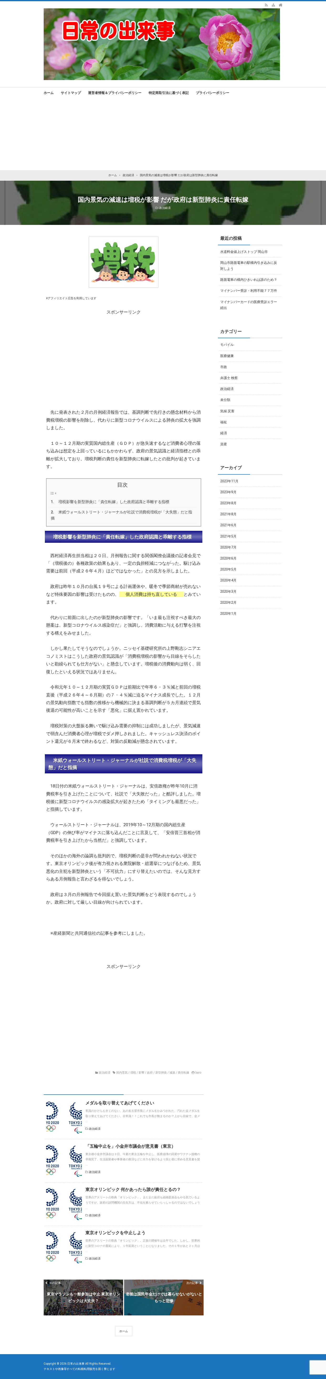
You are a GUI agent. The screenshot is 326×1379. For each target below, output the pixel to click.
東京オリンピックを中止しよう (115, 1232)
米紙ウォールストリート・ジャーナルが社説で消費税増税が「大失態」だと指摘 (121, 515)
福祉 (223, 422)
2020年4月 (228, 580)
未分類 (225, 400)
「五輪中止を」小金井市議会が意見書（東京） (130, 1146)
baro (198, 1072)
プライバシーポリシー (212, 93)
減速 (172, 1072)
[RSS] (266, 5)
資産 (223, 444)
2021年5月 (228, 536)
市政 (223, 367)
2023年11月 (229, 481)
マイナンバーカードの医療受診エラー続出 (248, 305)
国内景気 (122, 1072)
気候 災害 (227, 411)
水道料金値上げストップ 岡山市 (244, 252)
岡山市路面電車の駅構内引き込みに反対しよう (248, 266)
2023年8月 (228, 503)
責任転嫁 (183, 1072)
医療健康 (227, 356)
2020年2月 (228, 602)
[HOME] (280, 5)
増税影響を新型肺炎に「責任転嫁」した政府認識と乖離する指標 (114, 501)
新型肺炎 (161, 1072)
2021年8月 (228, 514)
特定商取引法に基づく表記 (169, 93)
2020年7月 (228, 547)
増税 (133, 1072)
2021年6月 (228, 525)
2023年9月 (228, 492)
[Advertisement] (163, 134)
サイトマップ (71, 93)
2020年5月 (228, 569)
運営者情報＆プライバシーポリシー (115, 93)
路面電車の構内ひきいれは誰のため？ (248, 280)
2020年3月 (228, 591)
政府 (150, 1072)
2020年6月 (228, 558)
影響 (141, 1072)
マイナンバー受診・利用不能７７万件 (248, 291)
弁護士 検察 (229, 378)
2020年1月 (228, 613)
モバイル (227, 345)
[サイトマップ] (273, 5)
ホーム (49, 93)
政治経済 (165, 208)
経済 (223, 433)
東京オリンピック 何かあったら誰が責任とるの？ (133, 1189)
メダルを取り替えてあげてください (119, 1102)
